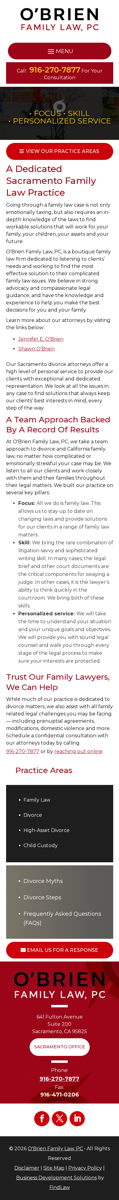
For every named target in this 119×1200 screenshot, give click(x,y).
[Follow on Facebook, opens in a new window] (41, 1118)
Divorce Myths (43, 881)
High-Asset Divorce (46, 830)
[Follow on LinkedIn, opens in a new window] (77, 1118)
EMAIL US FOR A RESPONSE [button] (62, 950)
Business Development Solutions (56, 1178)
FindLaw (59, 1187)
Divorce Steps (42, 897)
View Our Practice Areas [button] (62, 151)
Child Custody (40, 845)
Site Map (53, 1168)
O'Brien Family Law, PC (55, 1148)
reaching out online (78, 751)
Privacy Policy (85, 1168)
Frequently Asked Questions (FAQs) (62, 918)
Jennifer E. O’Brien (40, 339)
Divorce (32, 815)
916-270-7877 (54, 69)
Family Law (36, 800)
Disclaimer (26, 1168)
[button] (59, 51)
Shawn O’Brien (36, 349)
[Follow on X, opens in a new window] (59, 1118)
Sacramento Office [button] (59, 1047)
